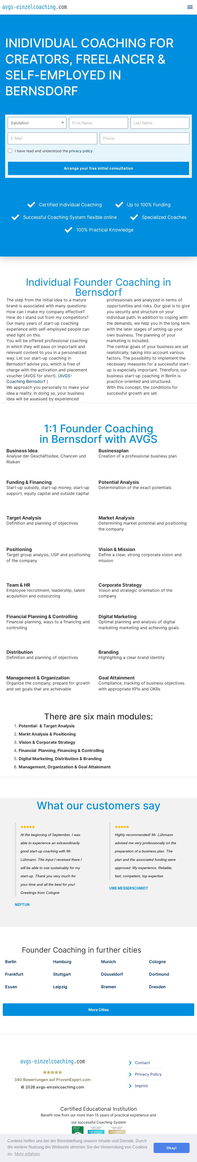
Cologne (157, 961)
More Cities (98, 1009)
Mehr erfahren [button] (27, 1154)
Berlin (10, 961)
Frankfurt (14, 974)
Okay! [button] (171, 1148)
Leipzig (60, 986)
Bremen (108, 986)
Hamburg (62, 961)
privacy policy (81, 151)
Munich (108, 961)
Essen (11, 986)
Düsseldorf (112, 974)
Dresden (157, 986)
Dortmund (159, 974)
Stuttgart (62, 974)
